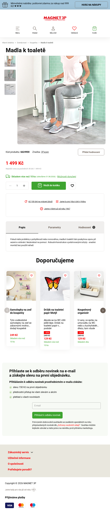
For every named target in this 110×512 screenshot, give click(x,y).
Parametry (54, 227)
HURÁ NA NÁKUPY (91, 4)
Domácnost (21, 43)
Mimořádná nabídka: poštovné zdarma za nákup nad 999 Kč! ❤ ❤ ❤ (40, 4)
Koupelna (33, 43)
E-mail (37, 405)
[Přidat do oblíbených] (72, 185)
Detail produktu (32, 340)
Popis (22, 227)
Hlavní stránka (8, 43)
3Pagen (45, 152)
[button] (7, 310)
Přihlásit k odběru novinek (47, 415)
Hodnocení (86, 227)
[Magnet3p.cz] (55, 19)
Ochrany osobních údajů (68, 425)
